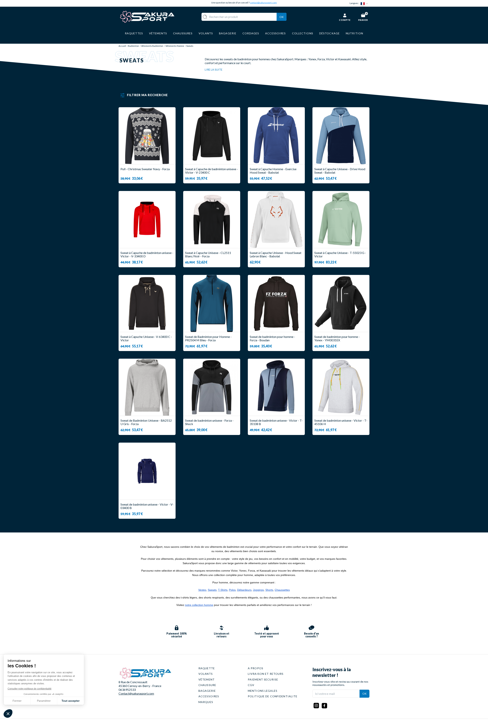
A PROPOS (255, 668)
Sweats (212, 589)
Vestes (202, 589)
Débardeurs (244, 589)
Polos (232, 589)
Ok (281, 17)
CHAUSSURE (207, 685)
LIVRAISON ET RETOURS (265, 673)
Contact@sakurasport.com (136, 693)
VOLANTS (205, 673)
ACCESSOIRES (208, 696)
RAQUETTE (206, 668)
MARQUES (205, 702)
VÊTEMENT (206, 679)
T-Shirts (222, 589)
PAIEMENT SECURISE (263, 679)
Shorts (269, 589)
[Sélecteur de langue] (365, 3)
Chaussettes (282, 589)
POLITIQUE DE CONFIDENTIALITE (272, 696)
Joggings (258, 589)
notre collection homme (199, 604)
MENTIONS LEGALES (262, 690)
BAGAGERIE (207, 690)
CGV (251, 685)
